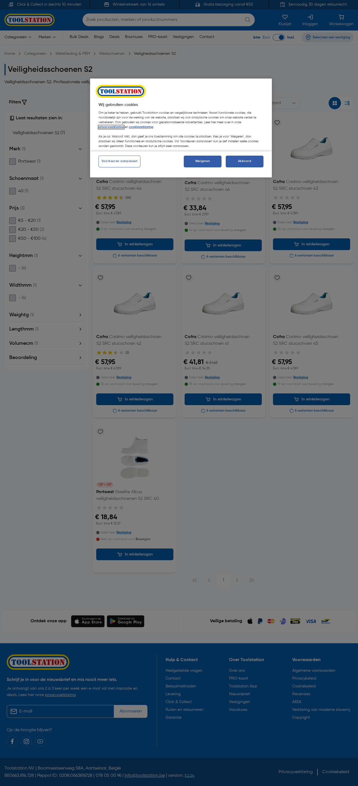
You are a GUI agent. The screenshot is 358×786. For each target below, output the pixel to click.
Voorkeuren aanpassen (119, 161)
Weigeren (202, 161)
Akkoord (244, 161)
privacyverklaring (111, 127)
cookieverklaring (141, 127)
